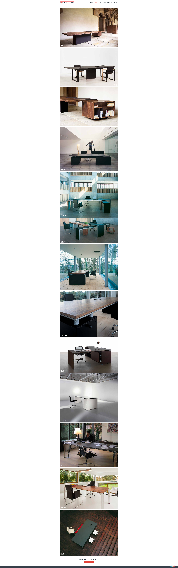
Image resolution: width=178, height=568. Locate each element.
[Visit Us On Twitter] (171, 566)
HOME (91, 2)
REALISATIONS (103, 2)
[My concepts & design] (67, 3)
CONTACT (115, 2)
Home (60, 5)
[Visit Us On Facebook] (172, 566)
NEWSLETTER (109, 2)
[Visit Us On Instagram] (174, 566)
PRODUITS (96, 2)
